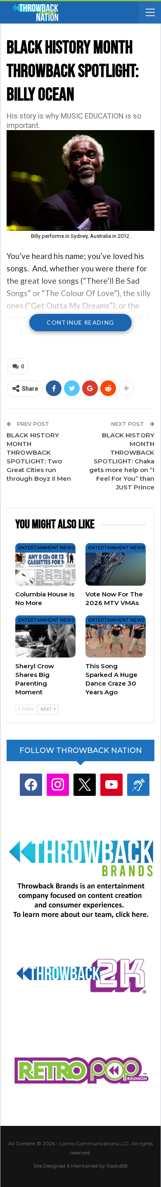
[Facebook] (31, 784)
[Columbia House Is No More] (45, 564)
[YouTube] (111, 784)
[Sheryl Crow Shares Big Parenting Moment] (45, 636)
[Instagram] (58, 784)
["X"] (84, 784)
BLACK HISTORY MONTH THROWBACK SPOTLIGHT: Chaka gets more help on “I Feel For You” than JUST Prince (121, 461)
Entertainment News (46, 548)
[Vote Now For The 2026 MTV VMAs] (115, 564)
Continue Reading (80, 322)
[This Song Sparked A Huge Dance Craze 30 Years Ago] (115, 636)
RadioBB (117, 1166)
